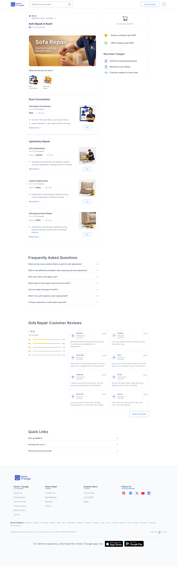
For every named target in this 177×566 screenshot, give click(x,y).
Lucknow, (115, 523)
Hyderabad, (45, 523)
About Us (18, 493)
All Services (89, 493)
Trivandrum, (143, 523)
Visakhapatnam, (15, 525)
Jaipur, (103, 523)
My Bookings (51, 497)
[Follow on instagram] (123, 493)
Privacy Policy (20, 506)
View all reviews (139, 414)
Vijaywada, (152, 523)
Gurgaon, (96, 523)
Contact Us (50, 493)
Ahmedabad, (71, 523)
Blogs (86, 501)
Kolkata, (80, 523)
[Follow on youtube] (142, 493)
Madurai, (123, 523)
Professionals (20, 497)
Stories (48, 506)
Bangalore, (28, 523)
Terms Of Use (20, 501)
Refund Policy (20, 510)
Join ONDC (89, 497)
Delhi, (64, 523)
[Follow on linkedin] (148, 493)
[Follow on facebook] (130, 493)
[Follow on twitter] (136, 493)
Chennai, (36, 523)
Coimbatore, (88, 523)
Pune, (59, 523)
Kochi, (108, 523)
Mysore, (130, 523)
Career (17, 514)
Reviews (49, 501)
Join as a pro (150, 4)
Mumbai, (53, 523)
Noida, (136, 523)
